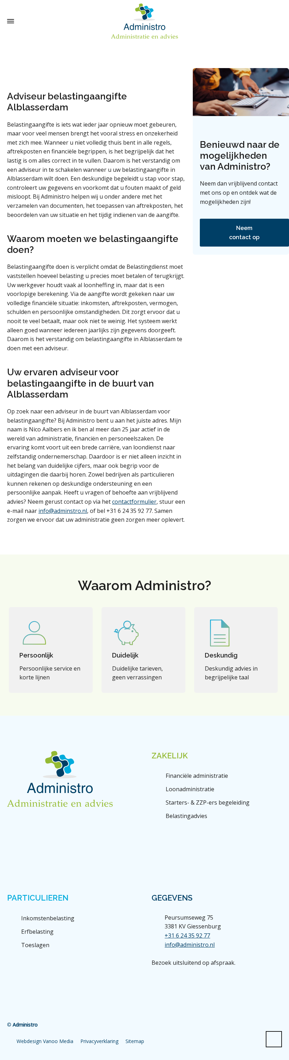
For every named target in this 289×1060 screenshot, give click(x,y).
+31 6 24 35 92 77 (187, 935)
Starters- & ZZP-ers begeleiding (208, 802)
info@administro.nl (190, 945)
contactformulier (134, 501)
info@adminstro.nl (62, 511)
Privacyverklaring (99, 1041)
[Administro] (144, 21)
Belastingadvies (186, 816)
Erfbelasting (37, 931)
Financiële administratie (197, 776)
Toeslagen (35, 945)
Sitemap (134, 1041)
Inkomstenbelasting (47, 918)
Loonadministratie (190, 789)
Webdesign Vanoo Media (45, 1041)
